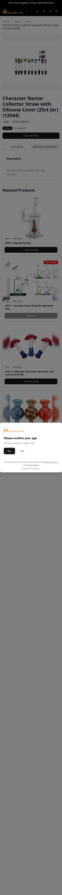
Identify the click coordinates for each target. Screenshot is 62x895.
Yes (9, 450)
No (22, 450)
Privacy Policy (33, 465)
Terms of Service (50, 462)
